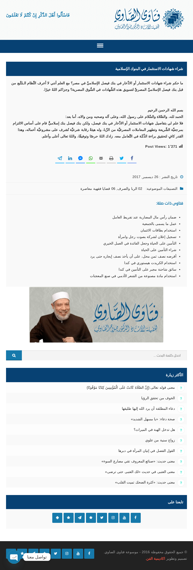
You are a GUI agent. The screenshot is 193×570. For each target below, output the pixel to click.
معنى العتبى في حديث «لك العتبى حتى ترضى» (140, 472)
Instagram (113, 518)
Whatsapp (69, 518)
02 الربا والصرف (129, 189)
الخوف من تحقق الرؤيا (158, 398)
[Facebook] (89, 554)
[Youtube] (78, 554)
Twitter (102, 518)
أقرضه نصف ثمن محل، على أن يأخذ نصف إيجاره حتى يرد (133, 256)
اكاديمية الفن (155, 558)
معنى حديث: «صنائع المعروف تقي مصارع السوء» (138, 461)
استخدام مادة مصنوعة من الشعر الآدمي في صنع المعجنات (133, 276)
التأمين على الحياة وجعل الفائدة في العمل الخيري (139, 243)
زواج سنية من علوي (160, 440)
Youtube (124, 518)
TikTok (91, 518)
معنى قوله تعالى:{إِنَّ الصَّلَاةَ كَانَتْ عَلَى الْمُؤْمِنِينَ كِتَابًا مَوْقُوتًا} (131, 387)
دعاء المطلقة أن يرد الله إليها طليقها (148, 408)
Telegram (80, 518)
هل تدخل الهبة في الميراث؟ (154, 430)
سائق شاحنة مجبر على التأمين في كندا (147, 269)
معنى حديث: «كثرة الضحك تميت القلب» (145, 482)
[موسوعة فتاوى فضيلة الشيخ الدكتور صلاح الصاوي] (149, 19)
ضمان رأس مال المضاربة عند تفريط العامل (144, 217)
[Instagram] (67, 554)
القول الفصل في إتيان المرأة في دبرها (146, 451)
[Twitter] (56, 554)
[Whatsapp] (22, 554)
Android (57, 518)
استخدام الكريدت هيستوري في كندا (150, 263)
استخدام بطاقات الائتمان (158, 230)
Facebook (136, 518)
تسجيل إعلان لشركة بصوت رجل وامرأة (147, 237)
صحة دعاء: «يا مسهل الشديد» (153, 419)
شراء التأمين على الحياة (158, 250)
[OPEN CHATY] (14, 557)
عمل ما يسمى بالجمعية (159, 224)
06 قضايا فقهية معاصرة (97, 189)
